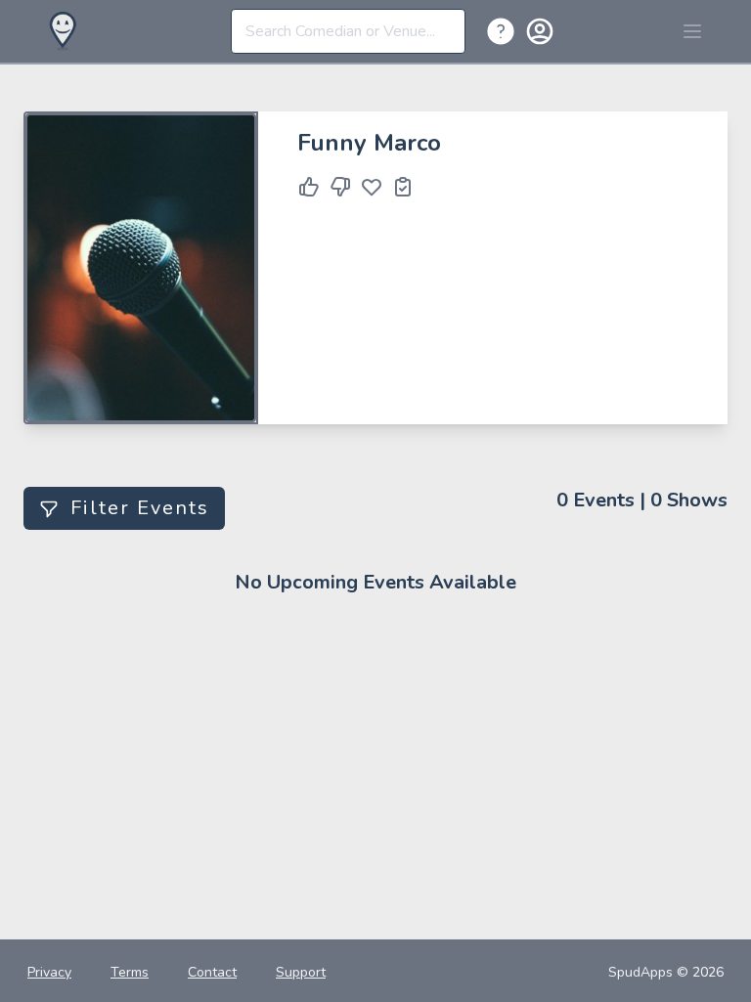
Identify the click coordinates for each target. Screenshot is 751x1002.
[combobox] (348, 31)
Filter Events (139, 508)
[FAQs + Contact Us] (504, 30)
